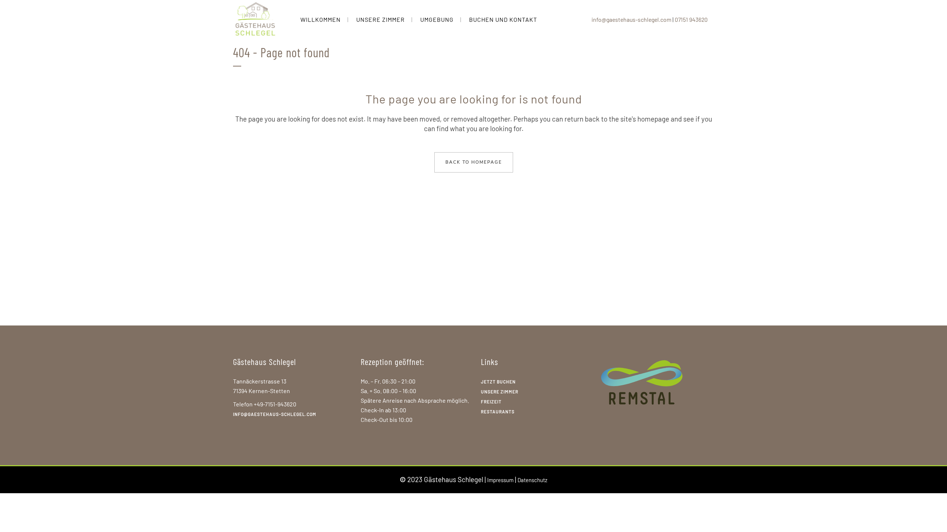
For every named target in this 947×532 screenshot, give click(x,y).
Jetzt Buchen (498, 381)
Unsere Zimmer (499, 391)
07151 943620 (691, 19)
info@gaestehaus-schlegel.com (631, 19)
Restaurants (498, 411)
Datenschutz (532, 480)
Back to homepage (473, 162)
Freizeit (491, 401)
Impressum (500, 480)
